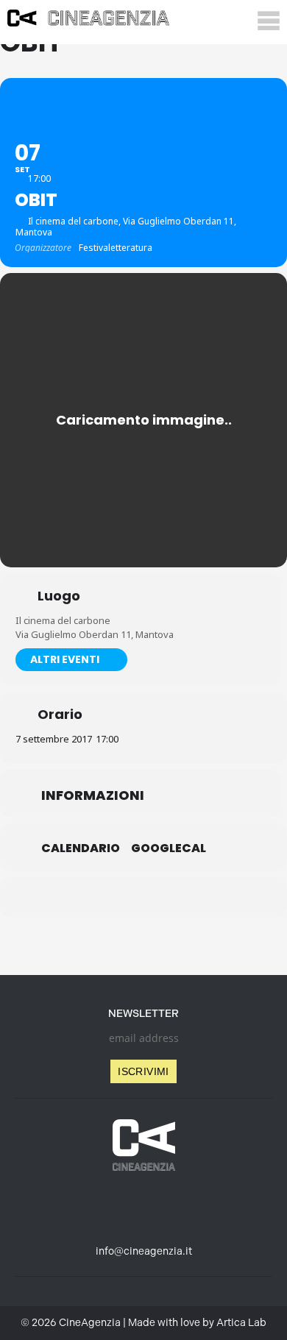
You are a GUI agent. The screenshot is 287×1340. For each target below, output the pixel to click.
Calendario (80, 848)
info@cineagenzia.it (144, 1251)
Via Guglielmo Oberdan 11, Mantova (94, 634)
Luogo (59, 596)
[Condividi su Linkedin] (112, 897)
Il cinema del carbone (62, 620)
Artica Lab (241, 1322)
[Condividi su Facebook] (83, 897)
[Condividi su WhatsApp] (142, 897)
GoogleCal (168, 848)
